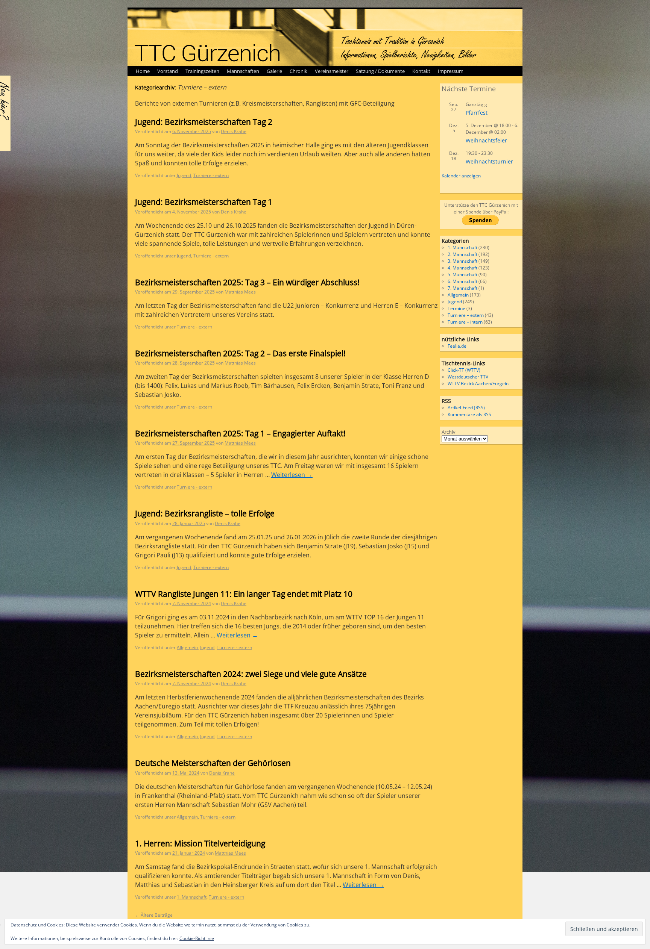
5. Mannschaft (462, 274)
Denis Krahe (233, 131)
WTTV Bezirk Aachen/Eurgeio (478, 383)
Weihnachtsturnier (489, 161)
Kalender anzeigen (461, 176)
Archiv (449, 431)
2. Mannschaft (462, 254)
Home (143, 71)
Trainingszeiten (202, 71)
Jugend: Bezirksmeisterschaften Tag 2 (203, 122)
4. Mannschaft (462, 268)
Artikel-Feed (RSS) (466, 407)
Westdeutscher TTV (468, 377)
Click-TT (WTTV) (464, 370)
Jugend (184, 175)
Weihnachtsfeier (486, 140)
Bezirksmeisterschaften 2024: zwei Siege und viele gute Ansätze (251, 674)
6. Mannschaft (462, 281)
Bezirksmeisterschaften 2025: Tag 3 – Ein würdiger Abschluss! (247, 282)
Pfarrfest (476, 112)
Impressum (450, 71)
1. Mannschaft (192, 897)
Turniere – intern (465, 322)
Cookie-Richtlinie (196, 938)
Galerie (274, 71)
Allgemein (187, 647)
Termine (456, 308)
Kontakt (421, 71)
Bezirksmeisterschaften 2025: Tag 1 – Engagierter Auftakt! (240, 433)
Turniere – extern (466, 315)
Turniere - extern (211, 175)
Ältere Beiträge (154, 915)
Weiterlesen (292, 475)
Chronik (298, 71)
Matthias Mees (240, 292)
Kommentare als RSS (469, 414)
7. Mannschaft (462, 288)
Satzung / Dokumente (380, 71)
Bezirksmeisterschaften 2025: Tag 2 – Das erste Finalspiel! (240, 353)
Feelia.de (457, 346)
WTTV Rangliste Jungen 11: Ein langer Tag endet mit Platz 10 (243, 594)
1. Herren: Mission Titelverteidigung (200, 843)
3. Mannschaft (462, 261)
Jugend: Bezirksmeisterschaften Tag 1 (203, 202)
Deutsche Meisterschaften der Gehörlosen (213, 763)
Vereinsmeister (331, 71)
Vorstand (167, 71)
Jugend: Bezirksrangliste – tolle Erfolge (205, 513)
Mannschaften (243, 71)
